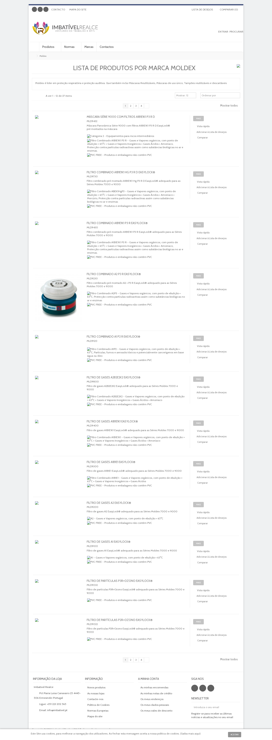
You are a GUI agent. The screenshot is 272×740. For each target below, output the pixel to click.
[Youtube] (45, 9)
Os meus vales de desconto (156, 710)
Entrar (223, 31)
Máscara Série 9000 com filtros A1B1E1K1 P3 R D (121, 117)
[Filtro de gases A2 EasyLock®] (58, 507)
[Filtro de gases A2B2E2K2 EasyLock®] (58, 382)
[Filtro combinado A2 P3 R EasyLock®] (58, 298)
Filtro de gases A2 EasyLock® (109, 503)
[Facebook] (34, 9)
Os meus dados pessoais (154, 704)
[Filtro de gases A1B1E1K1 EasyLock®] (58, 426)
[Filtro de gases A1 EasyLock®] (58, 546)
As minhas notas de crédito (156, 693)
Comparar (202, 137)
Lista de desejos (202, 9)
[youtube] (210, 688)
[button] (50, 47)
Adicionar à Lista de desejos (212, 132)
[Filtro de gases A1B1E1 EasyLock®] (58, 466)
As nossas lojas (95, 693)
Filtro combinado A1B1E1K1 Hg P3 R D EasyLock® (121, 172)
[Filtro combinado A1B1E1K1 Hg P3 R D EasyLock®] (58, 177)
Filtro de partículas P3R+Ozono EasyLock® (120, 581)
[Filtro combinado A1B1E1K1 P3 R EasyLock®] (58, 228)
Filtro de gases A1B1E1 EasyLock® (111, 462)
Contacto (58, 9)
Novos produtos (96, 687)
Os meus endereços (151, 699)
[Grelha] (34, 95)
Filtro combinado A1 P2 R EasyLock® (113, 336)
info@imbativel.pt (57, 710)
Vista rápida (203, 126)
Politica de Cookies (98, 704)
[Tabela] (42, 95)
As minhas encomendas (154, 687)
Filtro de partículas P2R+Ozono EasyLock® (120, 620)
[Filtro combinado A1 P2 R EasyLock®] (58, 341)
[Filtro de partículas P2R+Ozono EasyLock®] (58, 624)
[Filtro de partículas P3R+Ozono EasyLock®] (58, 585)
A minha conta (148, 678)
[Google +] (40, 9)
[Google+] (202, 688)
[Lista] (38, 95)
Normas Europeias (97, 710)
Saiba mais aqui (190, 733)
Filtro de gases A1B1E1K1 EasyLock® (112, 421)
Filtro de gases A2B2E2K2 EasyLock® (113, 377)
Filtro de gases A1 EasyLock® (108, 542)
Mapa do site (77, 9)
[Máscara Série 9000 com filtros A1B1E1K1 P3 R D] (58, 121)
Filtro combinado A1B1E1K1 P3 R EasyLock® (117, 223)
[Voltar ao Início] (33, 56)
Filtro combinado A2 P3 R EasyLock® (114, 274)
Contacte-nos (95, 699)
